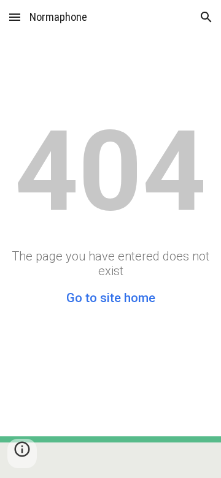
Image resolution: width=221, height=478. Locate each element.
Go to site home (110, 297)
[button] (14, 17)
